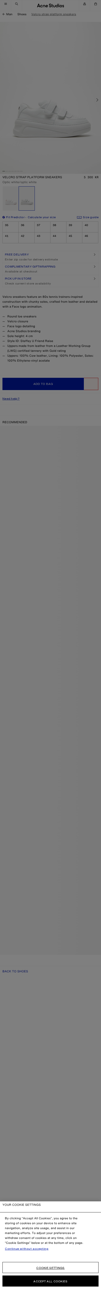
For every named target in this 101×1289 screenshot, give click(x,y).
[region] (50, 1245)
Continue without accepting (27, 1249)
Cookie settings (50, 1268)
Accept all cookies (50, 1281)
